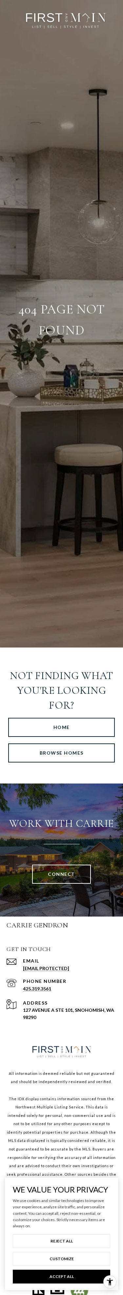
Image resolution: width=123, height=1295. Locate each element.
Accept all (62, 1276)
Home (61, 727)
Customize (62, 1258)
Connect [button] (61, 874)
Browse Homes (62, 753)
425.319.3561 (37, 988)
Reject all (62, 1240)
